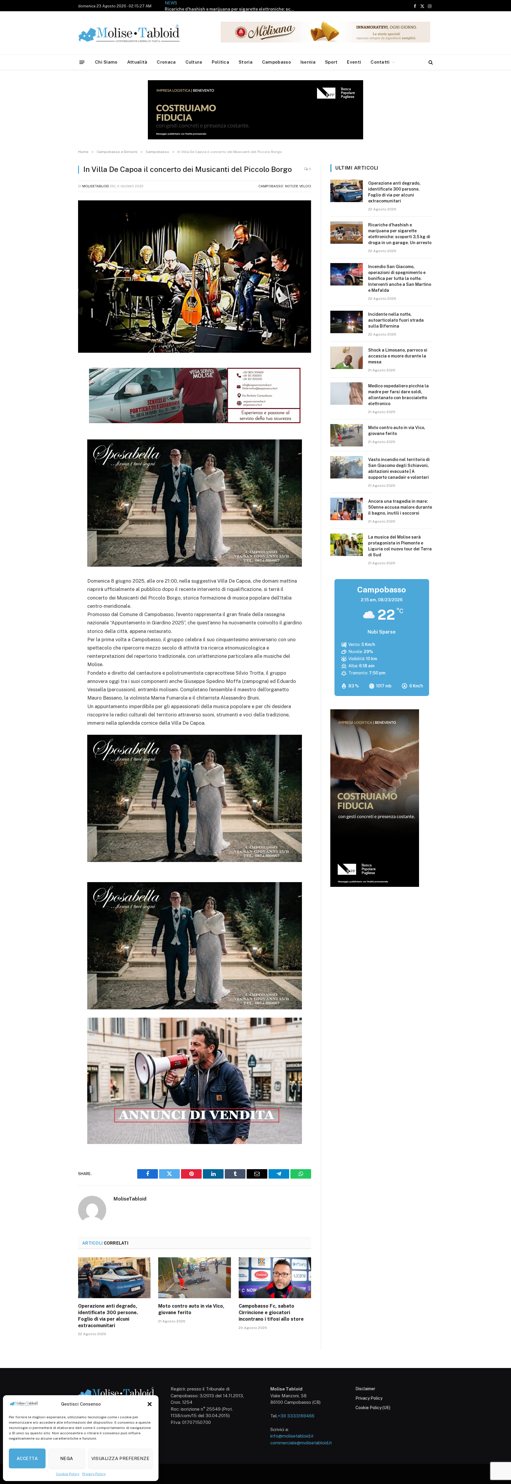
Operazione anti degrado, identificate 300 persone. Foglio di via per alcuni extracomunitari (108, 1315)
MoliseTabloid (95, 186)
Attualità (137, 62)
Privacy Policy (94, 1474)
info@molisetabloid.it (291, 1435)
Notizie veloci (298, 186)
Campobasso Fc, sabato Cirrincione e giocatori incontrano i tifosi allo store (271, 1312)
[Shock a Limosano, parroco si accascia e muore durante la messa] (346, 358)
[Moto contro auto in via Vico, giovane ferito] (194, 1277)
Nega (66, 1458)
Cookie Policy (67, 1474)
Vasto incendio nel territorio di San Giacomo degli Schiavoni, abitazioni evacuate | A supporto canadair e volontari (399, 468)
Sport (331, 62)
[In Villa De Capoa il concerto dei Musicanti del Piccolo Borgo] (194, 276)
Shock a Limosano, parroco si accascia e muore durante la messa (397, 356)
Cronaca (166, 62)
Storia (246, 62)
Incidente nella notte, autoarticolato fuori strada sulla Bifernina (396, 320)
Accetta (27, 1458)
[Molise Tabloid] (137, 33)
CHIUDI (500, 1437)
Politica (220, 62)
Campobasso (276, 62)
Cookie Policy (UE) (372, 1407)
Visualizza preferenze (120, 1458)
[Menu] (82, 62)
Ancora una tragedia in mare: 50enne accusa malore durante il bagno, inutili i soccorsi (400, 507)
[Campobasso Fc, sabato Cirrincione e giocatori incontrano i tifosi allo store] (275, 1277)
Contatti (380, 62)
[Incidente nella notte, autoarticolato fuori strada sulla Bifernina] (346, 322)
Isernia (308, 62)
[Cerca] (430, 62)
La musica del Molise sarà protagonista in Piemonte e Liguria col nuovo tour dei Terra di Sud (400, 546)
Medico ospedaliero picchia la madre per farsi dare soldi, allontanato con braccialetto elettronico (398, 395)
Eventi (354, 62)
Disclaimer (365, 1388)
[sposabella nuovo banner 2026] (194, 565)
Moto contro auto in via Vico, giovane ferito (191, 1309)
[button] (150, 1404)
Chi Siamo (106, 62)
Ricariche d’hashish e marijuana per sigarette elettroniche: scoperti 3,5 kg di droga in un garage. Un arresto (399, 234)
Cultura (193, 62)
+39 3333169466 (296, 1415)
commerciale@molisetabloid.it (301, 1442)
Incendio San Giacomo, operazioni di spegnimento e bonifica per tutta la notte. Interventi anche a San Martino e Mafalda (231, 9)
